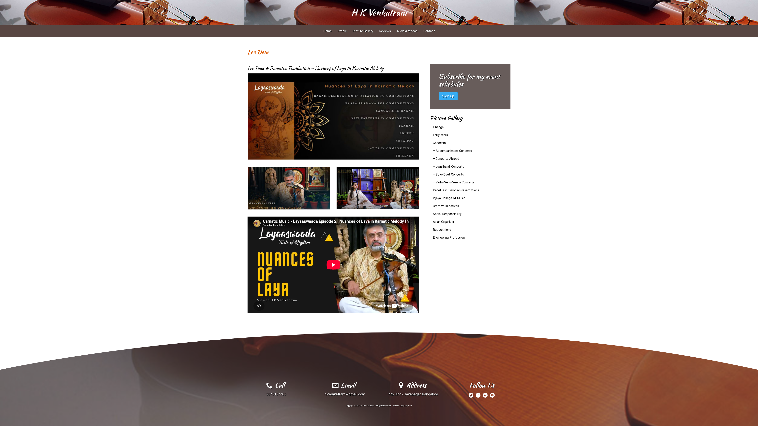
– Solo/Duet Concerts (448, 174)
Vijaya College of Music (449, 198)
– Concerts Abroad (446, 159)
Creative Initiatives (446, 206)
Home (327, 31)
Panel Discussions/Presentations (456, 190)
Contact (429, 31)
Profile (342, 31)
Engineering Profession (449, 237)
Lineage (438, 127)
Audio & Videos (407, 31)
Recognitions (442, 230)
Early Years (440, 135)
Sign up (448, 96)
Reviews (385, 31)
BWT (410, 406)
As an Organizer (443, 222)
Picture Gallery (363, 31)
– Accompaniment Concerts (452, 151)
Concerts (439, 143)
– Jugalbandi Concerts (448, 166)
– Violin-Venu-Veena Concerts (454, 182)
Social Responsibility (447, 214)
